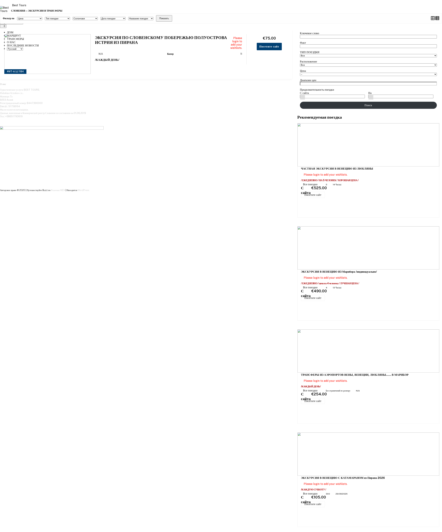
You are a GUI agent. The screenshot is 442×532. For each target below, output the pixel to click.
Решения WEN (58, 190)
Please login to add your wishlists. (236, 43)
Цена (303, 71)
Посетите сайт (312, 194)
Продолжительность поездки (317, 89)
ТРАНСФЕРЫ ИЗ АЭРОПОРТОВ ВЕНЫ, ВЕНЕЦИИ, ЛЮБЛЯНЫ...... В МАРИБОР (355, 374)
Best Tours (19, 5)
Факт (303, 42)
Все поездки (310, 184)
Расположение (308, 61)
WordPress (83, 190)
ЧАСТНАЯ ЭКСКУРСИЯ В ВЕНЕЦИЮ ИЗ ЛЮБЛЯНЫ (337, 168)
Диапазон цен (308, 80)
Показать (164, 18)
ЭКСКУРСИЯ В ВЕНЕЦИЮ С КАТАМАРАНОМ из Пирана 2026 (343, 478)
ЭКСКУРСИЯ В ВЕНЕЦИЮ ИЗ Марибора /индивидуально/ (339, 271)
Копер (170, 53)
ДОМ (10, 32)
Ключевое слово (309, 33)
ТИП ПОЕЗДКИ (309, 52)
